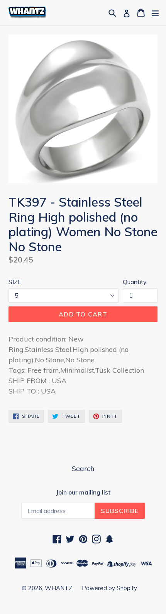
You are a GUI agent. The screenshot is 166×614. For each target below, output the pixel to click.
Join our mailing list (83, 492)
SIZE (15, 282)
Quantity (135, 282)
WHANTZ (58, 588)
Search (83, 468)
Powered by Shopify (109, 588)
